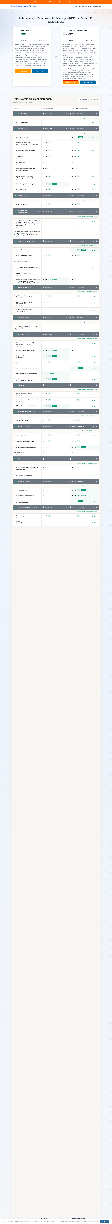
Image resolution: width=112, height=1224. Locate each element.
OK (105, 1221)
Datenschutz (97, 6)
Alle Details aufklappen (81, 118)
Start (76, 6)
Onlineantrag (23, 71)
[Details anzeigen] (15, 122)
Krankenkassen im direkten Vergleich (23, 6)
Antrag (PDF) (40, 71)
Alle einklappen (94, 99)
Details (94, 122)
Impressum (88, 6)
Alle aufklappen (83, 99)
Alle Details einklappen (92, 118)
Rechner (81, 6)
